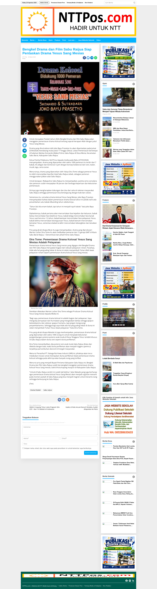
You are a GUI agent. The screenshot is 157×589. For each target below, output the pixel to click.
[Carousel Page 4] (121, 325)
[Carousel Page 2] (116, 325)
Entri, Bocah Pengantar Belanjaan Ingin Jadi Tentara (122, 254)
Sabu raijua (48, 390)
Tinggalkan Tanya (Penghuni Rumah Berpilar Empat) (122, 374)
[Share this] (84, 57)
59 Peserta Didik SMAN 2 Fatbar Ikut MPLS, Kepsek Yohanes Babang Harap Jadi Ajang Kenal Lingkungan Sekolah (123, 503)
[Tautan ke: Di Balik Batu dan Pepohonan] (107, 366)
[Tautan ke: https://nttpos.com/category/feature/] (133, 200)
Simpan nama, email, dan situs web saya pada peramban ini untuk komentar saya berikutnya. (58, 448)
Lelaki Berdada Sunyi (111, 358)
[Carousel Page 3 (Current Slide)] (118, 325)
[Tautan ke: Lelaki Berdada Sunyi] (119, 346)
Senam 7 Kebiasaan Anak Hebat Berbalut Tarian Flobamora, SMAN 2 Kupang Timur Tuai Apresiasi (123, 525)
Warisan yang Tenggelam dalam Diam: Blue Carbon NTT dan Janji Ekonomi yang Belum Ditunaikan (123, 150)
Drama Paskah (35, 390)
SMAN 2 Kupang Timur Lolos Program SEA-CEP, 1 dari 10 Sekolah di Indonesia (44, 407)
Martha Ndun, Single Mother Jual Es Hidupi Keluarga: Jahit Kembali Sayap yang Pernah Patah (123, 244)
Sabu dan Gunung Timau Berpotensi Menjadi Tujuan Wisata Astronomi (117, 110)
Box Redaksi (107, 586)
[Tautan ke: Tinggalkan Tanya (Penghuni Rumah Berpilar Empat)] (107, 377)
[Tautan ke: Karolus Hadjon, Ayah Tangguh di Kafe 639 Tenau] (107, 236)
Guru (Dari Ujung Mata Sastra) (123, 384)
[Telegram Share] (91, 57)
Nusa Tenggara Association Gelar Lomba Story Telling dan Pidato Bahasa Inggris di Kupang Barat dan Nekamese (123, 493)
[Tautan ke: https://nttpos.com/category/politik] (133, 304)
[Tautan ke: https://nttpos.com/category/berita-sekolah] (133, 477)
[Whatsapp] (95, 57)
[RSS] (67, 399)
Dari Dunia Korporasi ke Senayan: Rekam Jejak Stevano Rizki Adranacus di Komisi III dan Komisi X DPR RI (118, 227)
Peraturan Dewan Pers (76, 586)
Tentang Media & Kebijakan (92, 586)
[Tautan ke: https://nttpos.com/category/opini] (133, 84)
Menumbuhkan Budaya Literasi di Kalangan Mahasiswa (123, 119)
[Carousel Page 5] (124, 325)
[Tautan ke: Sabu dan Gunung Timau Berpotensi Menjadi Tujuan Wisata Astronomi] (119, 97)
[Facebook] (59, 399)
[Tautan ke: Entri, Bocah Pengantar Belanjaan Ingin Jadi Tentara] (107, 257)
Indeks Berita (63, 586)
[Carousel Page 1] (113, 325)
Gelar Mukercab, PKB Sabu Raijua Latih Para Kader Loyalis (118, 319)
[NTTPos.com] (78, 21)
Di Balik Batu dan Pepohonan (123, 363)
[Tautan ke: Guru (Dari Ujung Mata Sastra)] (107, 387)
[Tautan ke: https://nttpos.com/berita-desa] (133, 441)
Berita (23, 58)
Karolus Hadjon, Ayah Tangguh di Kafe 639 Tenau (123, 233)
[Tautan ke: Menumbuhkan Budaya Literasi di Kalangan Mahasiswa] (107, 121)
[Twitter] (63, 399)
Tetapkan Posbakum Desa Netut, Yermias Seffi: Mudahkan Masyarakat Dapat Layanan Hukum (123, 464)
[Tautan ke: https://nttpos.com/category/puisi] (133, 333)
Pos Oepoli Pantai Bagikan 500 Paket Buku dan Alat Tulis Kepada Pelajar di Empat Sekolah (123, 482)
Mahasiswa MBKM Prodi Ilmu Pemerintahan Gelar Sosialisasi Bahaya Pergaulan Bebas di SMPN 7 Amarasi (123, 514)
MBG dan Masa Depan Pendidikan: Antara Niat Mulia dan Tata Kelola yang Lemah (123, 129)
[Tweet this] (88, 57)
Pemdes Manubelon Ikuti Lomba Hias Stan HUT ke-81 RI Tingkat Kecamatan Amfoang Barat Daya (124, 447)
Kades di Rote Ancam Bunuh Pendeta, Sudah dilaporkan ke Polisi (82, 407)
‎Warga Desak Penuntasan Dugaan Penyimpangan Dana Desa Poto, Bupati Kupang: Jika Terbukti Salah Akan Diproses (118, 458)
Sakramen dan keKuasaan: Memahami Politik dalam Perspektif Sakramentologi (122, 140)
